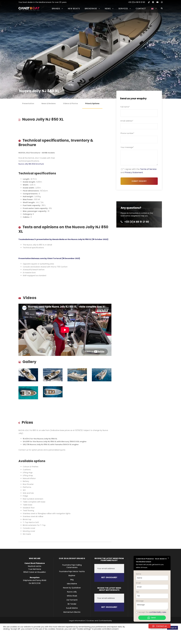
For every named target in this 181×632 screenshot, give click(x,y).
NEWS (108, 8)
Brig (72, 579)
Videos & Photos (70, 103)
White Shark (72, 596)
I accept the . (152, 612)
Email (138, 583)
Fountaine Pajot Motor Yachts (72, 571)
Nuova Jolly (72, 592)
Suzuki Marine (72, 608)
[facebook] (153, 2)
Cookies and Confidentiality (99, 620)
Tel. (137, 592)
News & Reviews (48, 103)
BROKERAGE (91, 8)
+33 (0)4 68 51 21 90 (136, 2)
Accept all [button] (172, 628)
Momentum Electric (72, 612)
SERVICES (123, 8)
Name (138, 574)
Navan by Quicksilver (72, 587)
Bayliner (72, 575)
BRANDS (56, 8)
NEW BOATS (74, 8)
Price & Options (92, 103)
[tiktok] (149, 2)
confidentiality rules (157, 612)
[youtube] (157, 2)
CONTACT (141, 8)
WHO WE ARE (34, 558)
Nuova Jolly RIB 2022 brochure (31, 164)
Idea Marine (72, 583)
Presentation (28, 103)
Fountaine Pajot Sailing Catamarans (72, 566)
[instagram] (162, 2)
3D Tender (71, 604)
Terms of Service (148, 169)
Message (140, 601)
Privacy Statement (134, 172)
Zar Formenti (71, 600)
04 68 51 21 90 (35, 583)
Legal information (77, 620)
